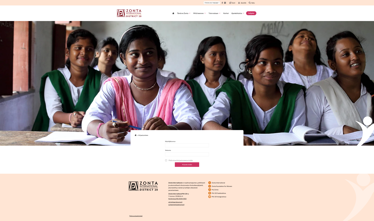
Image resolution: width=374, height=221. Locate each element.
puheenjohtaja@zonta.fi (176, 205)
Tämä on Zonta (182, 13)
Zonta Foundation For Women (222, 186)
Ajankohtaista (236, 13)
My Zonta (215, 190)
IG (225, 3)
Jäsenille (243, 3)
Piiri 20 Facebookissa (219, 193)
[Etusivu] (173, 13)
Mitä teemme (198, 13)
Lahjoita (251, 13)
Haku (253, 3)
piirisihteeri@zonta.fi (175, 202)
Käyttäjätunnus (170, 141)
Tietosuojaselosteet (135, 216)
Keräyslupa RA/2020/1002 (177, 199)
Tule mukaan (213, 13)
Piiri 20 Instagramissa (219, 197)
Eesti (233, 3)
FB (222, 3)
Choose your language (212, 3)
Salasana (168, 150)
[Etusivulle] (129, 13)
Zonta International (218, 183)
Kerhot (226, 13)
